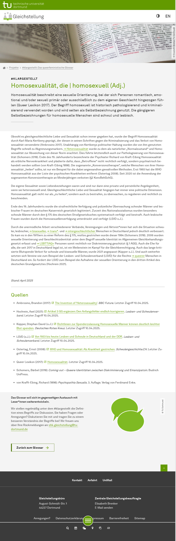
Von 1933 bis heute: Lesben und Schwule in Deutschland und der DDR (78, 336)
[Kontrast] (158, 16)
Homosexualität (57, 362)
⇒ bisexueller (37, 231)
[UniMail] (108, 528)
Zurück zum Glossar (29, 447)
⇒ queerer (138, 255)
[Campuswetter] (84, 528)
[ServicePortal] (100, 528)
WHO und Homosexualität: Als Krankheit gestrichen (82, 349)
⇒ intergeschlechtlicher (80, 231)
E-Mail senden (104, 507)
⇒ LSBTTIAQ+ (45, 243)
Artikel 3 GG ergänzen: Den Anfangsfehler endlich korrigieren (86, 311)
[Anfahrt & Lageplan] (92, 528)
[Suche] (68, 528)
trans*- (54, 231)
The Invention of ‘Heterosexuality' (76, 303)
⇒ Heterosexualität (75, 149)
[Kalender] (76, 528)
